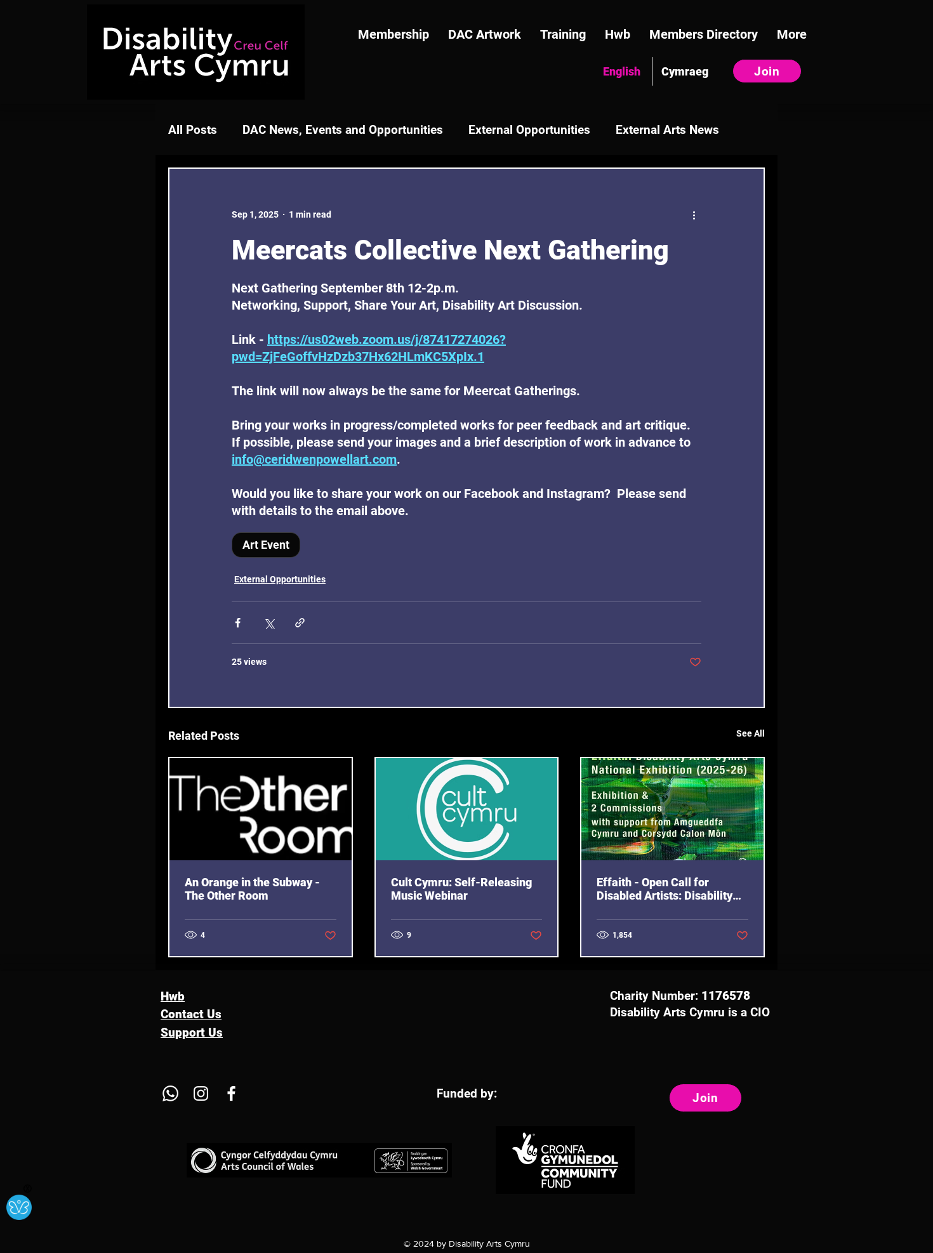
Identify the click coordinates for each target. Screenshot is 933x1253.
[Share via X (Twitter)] (269, 623)
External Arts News (667, 129)
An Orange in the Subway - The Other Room (252, 889)
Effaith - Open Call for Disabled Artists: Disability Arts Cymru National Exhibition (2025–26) (664, 889)
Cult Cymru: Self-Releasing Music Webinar (461, 889)
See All (750, 733)
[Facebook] (231, 1093)
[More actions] (693, 214)
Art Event (265, 544)
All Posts (192, 129)
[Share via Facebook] (238, 623)
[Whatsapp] (170, 1093)
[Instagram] (201, 1093)
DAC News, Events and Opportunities (342, 129)
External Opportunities (529, 129)
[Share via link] (300, 623)
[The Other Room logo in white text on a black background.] (260, 809)
